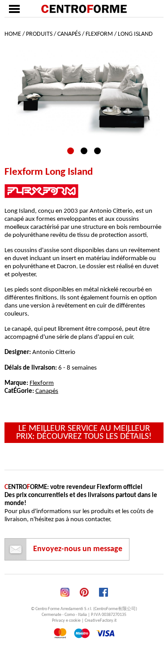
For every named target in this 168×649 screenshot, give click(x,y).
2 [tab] (84, 151)
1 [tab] (70, 151)
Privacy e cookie (66, 620)
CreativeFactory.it (100, 620)
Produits (39, 34)
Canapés (69, 34)
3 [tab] (97, 151)
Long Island (135, 34)
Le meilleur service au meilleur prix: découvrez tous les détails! (84, 432)
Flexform (99, 34)
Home (12, 34)
